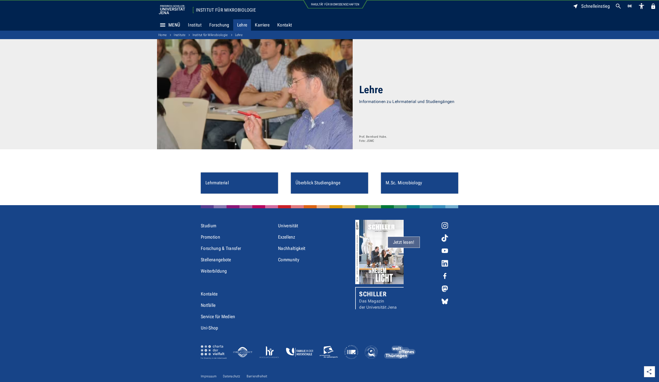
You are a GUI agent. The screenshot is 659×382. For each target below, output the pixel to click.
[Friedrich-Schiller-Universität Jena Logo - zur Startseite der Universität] (172, 9)
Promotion (210, 237)
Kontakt (284, 25)
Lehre (242, 25)
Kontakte (209, 294)
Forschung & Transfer (221, 248)
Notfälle (208, 305)
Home (162, 35)
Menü (174, 25)
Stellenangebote (216, 259)
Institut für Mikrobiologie (226, 10)
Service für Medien (218, 316)
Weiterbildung (214, 271)
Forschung (219, 25)
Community (288, 259)
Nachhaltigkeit (291, 248)
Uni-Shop (209, 328)
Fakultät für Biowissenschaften (335, 4)
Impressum (208, 376)
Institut (195, 25)
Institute (179, 35)
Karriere (262, 25)
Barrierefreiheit (257, 376)
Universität (288, 225)
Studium (208, 225)
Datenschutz (231, 376)
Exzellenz (286, 237)
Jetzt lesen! (403, 242)
